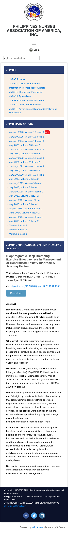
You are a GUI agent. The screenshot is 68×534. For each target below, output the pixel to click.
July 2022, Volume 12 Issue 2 (24, 153)
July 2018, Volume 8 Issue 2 (24, 187)
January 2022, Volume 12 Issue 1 (26, 158)
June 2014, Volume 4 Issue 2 (24, 212)
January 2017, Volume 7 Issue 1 (26, 200)
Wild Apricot (37, 527)
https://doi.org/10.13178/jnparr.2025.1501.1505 (35, 286)
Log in (36, 50)
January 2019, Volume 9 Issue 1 (26, 183)
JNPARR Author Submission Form (27, 100)
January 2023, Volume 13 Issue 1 (26, 149)
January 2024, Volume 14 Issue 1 (26, 141)
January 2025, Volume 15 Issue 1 (26, 136)
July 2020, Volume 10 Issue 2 (24, 170)
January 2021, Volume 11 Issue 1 (26, 166)
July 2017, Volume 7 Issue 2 (24, 195)
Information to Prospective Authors (27, 87)
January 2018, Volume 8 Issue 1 (26, 191)
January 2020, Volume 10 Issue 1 (26, 174)
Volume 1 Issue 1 (18, 233)
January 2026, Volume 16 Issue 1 (26, 132)
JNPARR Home (17, 79)
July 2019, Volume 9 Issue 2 (24, 179)
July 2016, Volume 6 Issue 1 (24, 204)
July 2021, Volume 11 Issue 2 (24, 162)
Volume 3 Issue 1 (18, 225)
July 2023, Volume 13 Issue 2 (24, 145)
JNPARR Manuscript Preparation (26, 92)
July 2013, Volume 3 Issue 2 (24, 221)
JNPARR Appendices (20, 96)
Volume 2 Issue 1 (18, 229)
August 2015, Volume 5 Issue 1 (25, 208)
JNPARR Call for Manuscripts (24, 83)
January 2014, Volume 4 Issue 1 (26, 217)
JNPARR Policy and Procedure (25, 104)
